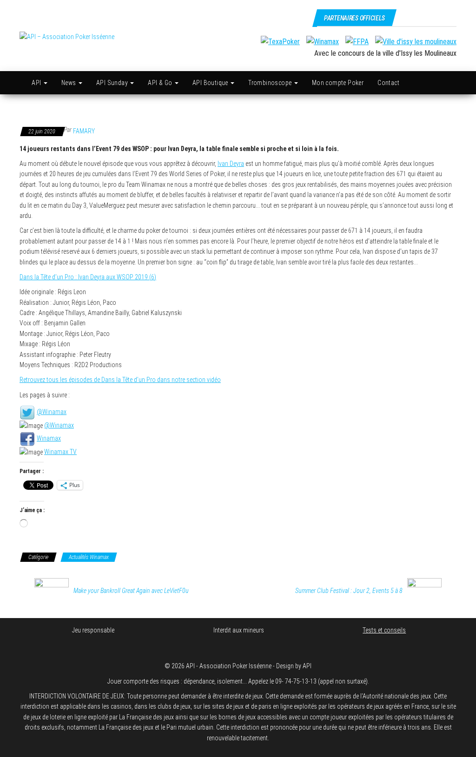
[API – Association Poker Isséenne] (19, 82)
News (69, 82)
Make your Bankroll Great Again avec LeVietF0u (131, 590)
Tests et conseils (384, 630)
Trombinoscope (270, 82)
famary (84, 131)
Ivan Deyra (231, 163)
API (37, 82)
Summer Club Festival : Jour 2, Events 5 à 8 (349, 590)
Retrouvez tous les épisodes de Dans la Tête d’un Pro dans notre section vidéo (120, 379)
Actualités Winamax (89, 557)
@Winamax (51, 411)
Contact (388, 82)
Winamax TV (60, 451)
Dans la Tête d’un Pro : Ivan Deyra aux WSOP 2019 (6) (88, 277)
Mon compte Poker (338, 82)
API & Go (161, 82)
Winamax (49, 438)
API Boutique (211, 82)
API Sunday (112, 82)
